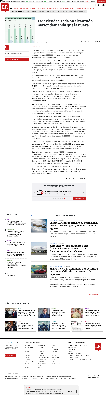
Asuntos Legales (29, 347)
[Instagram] (15, 342)
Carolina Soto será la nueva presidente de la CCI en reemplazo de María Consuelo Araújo (16, 234)
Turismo (59, 11)
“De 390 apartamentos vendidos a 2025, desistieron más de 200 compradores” (16, 223)
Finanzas (27, 357)
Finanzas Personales (43, 357)
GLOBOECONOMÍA (41, 8)
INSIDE (92, 8)
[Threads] (18, 342)
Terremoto (34, 11)
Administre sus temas (12, 59)
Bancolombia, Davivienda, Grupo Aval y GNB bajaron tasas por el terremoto (16, 254)
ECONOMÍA (22, 8)
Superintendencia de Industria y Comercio (79, 359)
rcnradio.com (34, 378)
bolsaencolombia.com (65, 376)
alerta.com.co (62, 378)
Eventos (54, 355)
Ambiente (87, 321)
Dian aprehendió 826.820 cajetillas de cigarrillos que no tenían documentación (60, 313)
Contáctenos (71, 349)
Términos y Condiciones (74, 353)
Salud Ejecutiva (56, 363)
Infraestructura (42, 359)
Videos (40, 367)
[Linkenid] (12, 342)
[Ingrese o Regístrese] (103, 5)
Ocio (53, 361)
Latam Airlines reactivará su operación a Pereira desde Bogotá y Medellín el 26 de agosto (74, 225)
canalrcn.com (25, 378)
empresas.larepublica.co (36, 376)
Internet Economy (29, 361)
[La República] (5, 8)
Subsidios (41, 11)
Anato (54, 11)
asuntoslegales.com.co (11, 376)
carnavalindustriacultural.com (12, 378)
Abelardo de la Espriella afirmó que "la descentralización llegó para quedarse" (17, 265)
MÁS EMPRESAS (93, 294)
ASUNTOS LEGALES (68, 8)
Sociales (27, 367)
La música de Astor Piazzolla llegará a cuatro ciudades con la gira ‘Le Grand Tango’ (59, 326)
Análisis (9, 272)
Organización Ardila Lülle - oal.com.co (94, 376)
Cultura (54, 321)
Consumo (27, 351)
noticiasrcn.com (44, 378)
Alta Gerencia (41, 345)
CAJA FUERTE (77, 8)
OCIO (33, 8)
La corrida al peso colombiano (13, 274)
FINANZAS (15, 8)
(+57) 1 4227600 (9, 350)
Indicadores (28, 359)
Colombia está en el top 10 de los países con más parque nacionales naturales (93, 326)
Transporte (10, 229)
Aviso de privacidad (73, 351)
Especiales (41, 355)
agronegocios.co (23, 376)
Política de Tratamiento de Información (78, 355)
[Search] (93, 5)
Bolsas (9, 240)
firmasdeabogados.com (51, 376)
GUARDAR (97, 41)
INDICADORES (86, 8)
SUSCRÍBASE (101, 1)
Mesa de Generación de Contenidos (77, 345)
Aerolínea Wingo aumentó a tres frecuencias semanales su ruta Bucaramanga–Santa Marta (69, 248)
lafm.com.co (53, 378)
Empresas (27, 355)
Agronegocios (28, 345)
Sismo (28, 11)
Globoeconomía (56, 357)
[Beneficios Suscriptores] (98, 5)
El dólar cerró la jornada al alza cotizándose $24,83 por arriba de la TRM (16, 244)
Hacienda (9, 260)
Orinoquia (48, 11)
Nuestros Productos (73, 347)
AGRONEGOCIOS (51, 8)
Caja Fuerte (41, 347)
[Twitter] (85, 41)
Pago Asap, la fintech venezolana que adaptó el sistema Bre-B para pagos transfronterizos (92, 313)
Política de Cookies (58, 393)
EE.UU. (19, 308)
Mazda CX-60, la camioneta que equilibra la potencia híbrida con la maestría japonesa (74, 271)
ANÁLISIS (59, 8)
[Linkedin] (88, 41)
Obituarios (41, 361)
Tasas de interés (73, 11)
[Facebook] (81, 41)
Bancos (65, 11)
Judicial (20, 321)
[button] (34, 192)
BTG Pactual (82, 11)
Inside (53, 359)
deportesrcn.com (72, 378)
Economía (54, 351)
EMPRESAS (29, 8)
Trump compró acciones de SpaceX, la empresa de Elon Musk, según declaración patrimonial (26, 313)
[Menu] (11, 8)
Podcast (27, 363)
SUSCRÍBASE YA (79, 198)
